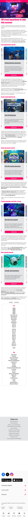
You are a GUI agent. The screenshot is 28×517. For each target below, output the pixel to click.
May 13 (14, 336)
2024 (14, 311)
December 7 (14, 318)
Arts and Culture (14, 357)
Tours (13, 379)
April (14, 341)
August (14, 323)
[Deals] (8, 513)
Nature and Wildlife (14, 373)
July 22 (14, 326)
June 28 (14, 329)
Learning (14, 369)
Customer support (7, 485)
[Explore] (3, 513)
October (14, 320)
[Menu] (24, 513)
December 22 (13, 315)
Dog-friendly (14, 359)
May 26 (14, 335)
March (14, 342)
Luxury (14, 370)
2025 (14, 309)
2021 (14, 348)
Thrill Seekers (14, 378)
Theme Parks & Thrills (14, 431)
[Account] (19, 513)
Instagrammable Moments (14, 367)
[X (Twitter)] (7, 474)
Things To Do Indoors (14, 433)
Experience (14, 362)
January (14, 345)
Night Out (14, 375)
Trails (13, 381)
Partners (4, 494)
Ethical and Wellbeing (13, 360)
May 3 (13, 339)
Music (13, 372)
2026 (14, 308)
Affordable (14, 354)
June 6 (14, 333)
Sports (14, 376)
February (14, 344)
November (14, 319)
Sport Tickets (14, 428)
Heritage (14, 366)
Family (11, 302)
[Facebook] (3, 474)
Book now (14, 75)
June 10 (14, 331)
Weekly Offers (14, 382)
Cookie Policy (3, 507)
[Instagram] (11, 474)
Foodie (14, 365)
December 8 (14, 316)
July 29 (14, 325)
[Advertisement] (14, 402)
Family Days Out (14, 421)
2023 (14, 312)
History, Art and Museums (14, 424)
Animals (16, 302)
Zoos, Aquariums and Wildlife (14, 438)
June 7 (14, 332)
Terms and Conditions (20, 507)
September (14, 322)
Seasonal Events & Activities (14, 426)
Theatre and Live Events (14, 430)
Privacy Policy (11, 507)
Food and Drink (14, 423)
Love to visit (5, 490)
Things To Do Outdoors (14, 435)
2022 (14, 313)
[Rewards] (14, 513)
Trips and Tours (14, 436)
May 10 (14, 338)
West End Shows (14, 383)
